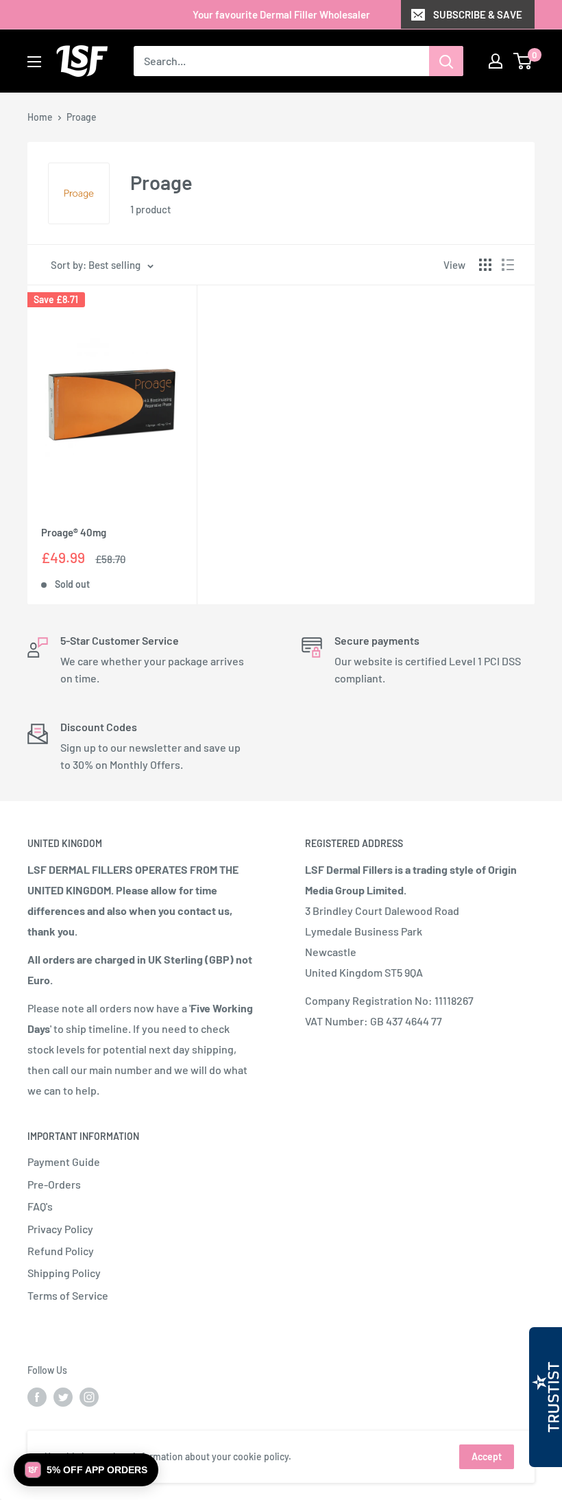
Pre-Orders (54, 1184)
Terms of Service (67, 1295)
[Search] (446, 61)
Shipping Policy (64, 1272)
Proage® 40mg (73, 532)
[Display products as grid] (485, 265)
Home (40, 117)
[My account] (495, 61)
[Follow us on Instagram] (89, 1397)
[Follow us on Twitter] (63, 1397)
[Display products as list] (508, 265)
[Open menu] (34, 61)
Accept (487, 1456)
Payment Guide (63, 1161)
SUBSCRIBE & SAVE (477, 14)
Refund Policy (60, 1250)
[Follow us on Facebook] (37, 1397)
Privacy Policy (60, 1228)
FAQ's (40, 1206)
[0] (523, 61)
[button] (86, 1469)
